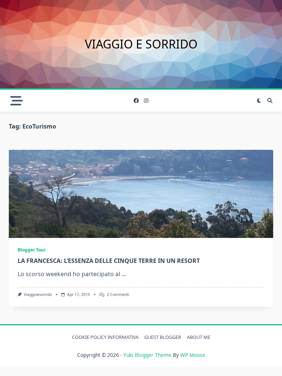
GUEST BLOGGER (162, 337)
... (124, 274)
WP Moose (192, 354)
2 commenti (118, 294)
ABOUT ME (198, 337)
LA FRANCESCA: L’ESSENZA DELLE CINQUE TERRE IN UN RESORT (109, 261)
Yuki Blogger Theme (147, 354)
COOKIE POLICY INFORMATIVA (105, 337)
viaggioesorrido (38, 294)
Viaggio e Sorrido (141, 44)
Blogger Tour (32, 250)
